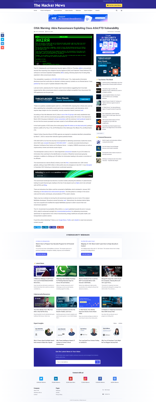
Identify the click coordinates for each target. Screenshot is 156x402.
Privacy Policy (59, 394)
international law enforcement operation (53, 191)
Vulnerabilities (58, 10)
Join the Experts (86, 254)
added (80, 68)
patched (36, 83)
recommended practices (64, 211)
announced (68, 151)
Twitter (69, 220)
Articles (120, 323)
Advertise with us (38, 392)
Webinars (78, 10)
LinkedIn (76, 220)
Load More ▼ (100, 133)
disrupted (89, 165)
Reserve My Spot (41, 254)
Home (35, 10)
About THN (36, 390)
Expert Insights (88, 10)
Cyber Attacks (69, 10)
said (82, 110)
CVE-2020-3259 (56, 79)
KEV (62, 72)
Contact (35, 394)
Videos (115, 323)
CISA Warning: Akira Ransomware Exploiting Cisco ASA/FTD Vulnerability (76, 28)
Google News (62, 220)
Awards (97, 10)
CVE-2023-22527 (61, 143)
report (66, 209)
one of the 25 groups (68, 114)
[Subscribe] (97, 362)
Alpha (77, 183)
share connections (60, 119)
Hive (67, 162)
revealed (46, 143)
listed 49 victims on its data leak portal (75, 125)
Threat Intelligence (45, 10)
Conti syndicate (81, 119)
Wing (45, 185)
